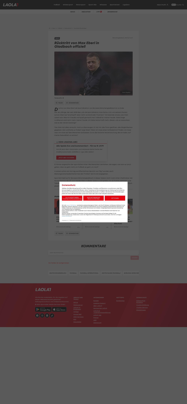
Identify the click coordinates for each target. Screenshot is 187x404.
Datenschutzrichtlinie (75, 220)
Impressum (65, 220)
